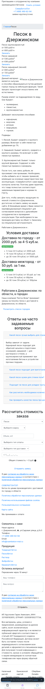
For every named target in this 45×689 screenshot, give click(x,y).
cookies (35, 680)
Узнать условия (33, 5)
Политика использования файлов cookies (21, 500)
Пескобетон (7, 553)
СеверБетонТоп (22, 8)
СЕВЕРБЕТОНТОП (10, 485)
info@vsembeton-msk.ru (12, 541)
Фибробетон (7, 561)
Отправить (22, 607)
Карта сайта (7, 509)
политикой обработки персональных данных (22, 479)
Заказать (6, 53)
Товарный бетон (9, 550)
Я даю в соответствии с (22, 477)
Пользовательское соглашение (16, 505)
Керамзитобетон (9, 565)
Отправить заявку (22, 468)
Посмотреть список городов (16, 309)
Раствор (5, 557)
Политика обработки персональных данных (22, 495)
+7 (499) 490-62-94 (23, 11)
